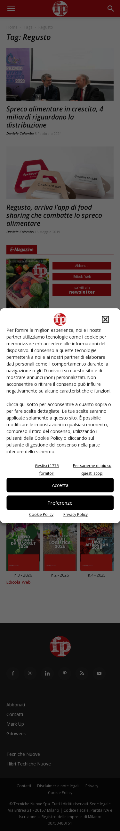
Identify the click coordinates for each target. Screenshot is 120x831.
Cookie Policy (41, 514)
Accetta (60, 485)
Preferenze (60, 502)
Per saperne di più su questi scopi (92, 469)
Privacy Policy (75, 514)
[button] (105, 319)
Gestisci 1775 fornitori (47, 469)
